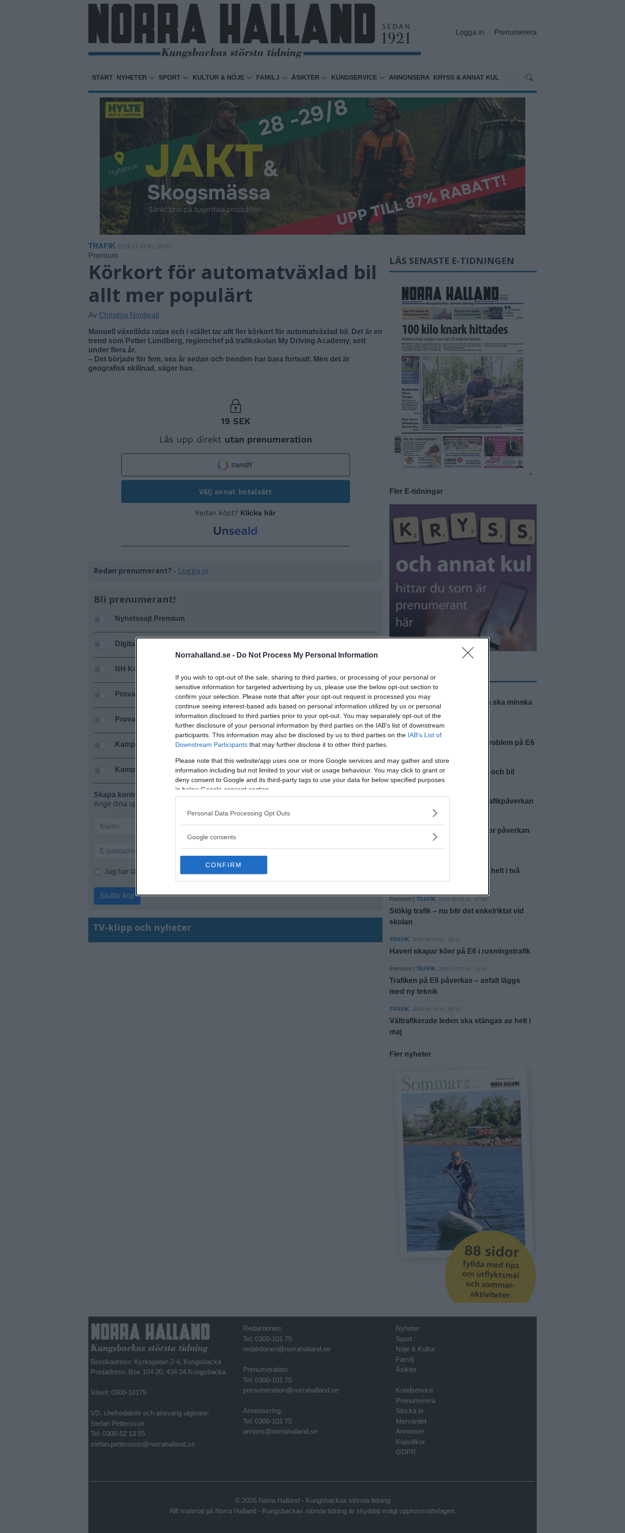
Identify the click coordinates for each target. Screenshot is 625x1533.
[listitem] (312, 813)
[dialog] (312, 766)
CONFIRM (223, 865)
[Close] (471, 655)
